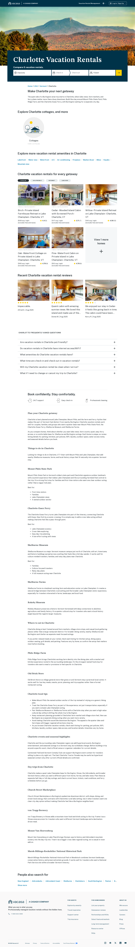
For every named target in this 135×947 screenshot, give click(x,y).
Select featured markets (100, 919)
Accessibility (56, 943)
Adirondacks (37, 881)
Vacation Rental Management (89, 3)
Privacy (35, 943)
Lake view (65, 180)
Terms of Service (44, 943)
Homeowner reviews (98, 910)
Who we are (123, 905)
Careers (122, 915)
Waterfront (44, 160)
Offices (122, 928)
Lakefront (22, 160)
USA (36, 86)
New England (23, 881)
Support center (73, 915)
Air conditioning (63, 160)
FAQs (93, 933)
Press (121, 924)
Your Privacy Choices (68, 943)
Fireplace (76, 160)
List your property (97, 905)
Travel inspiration (74, 910)
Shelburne (67, 881)
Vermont (43, 86)
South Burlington (95, 881)
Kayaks (106, 160)
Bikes (99, 160)
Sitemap (27, 943)
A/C (53, 160)
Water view (32, 160)
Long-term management (100, 924)
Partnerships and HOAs (100, 915)
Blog (121, 919)
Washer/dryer (88, 160)
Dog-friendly (37, 180)
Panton (108, 881)
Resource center (97, 928)
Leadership (123, 910)
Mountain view (23, 164)
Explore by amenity (74, 905)
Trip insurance (73, 919)
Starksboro (80, 881)
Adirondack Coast (53, 881)
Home (30, 86)
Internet (52, 180)
